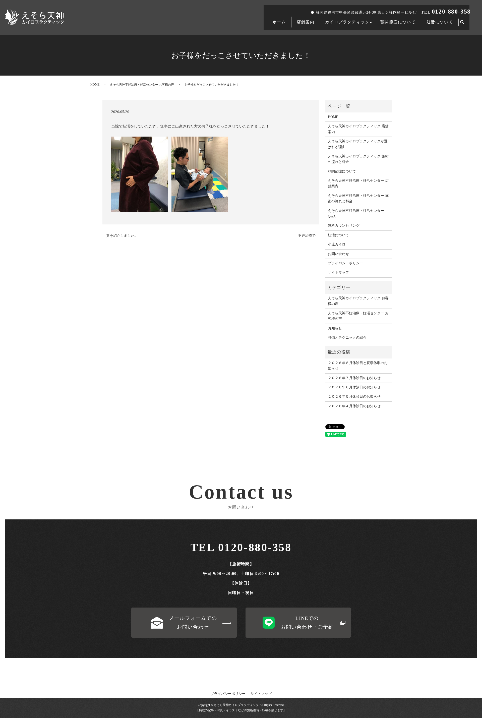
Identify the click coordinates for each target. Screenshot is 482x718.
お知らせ (335, 328)
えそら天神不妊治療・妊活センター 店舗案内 (358, 183)
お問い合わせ (338, 254)
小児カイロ (336, 244)
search (465, 22)
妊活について (440, 22)
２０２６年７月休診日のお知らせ (354, 378)
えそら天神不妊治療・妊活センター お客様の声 (142, 84)
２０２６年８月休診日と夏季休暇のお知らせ (358, 365)
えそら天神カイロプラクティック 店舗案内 (358, 129)
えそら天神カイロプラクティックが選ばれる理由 (358, 144)
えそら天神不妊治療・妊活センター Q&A (356, 213)
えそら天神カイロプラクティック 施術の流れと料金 (358, 159)
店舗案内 (305, 22)
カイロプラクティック (347, 22)
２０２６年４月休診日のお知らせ (354, 406)
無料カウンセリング (343, 225)
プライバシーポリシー (345, 263)
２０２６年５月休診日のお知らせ (354, 396)
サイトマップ (338, 272)
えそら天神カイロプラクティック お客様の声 (358, 301)
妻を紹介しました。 (122, 235)
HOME (94, 84)
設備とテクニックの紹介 (347, 337)
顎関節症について (398, 22)
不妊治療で (307, 235)
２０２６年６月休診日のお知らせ (354, 387)
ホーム (279, 22)
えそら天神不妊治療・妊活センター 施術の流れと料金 (358, 198)
